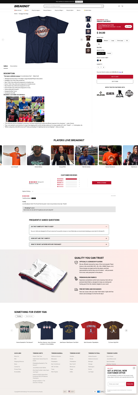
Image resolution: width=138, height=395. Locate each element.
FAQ (15, 359)
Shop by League (36, 10)
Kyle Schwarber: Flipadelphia (91, 342)
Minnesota (72, 366)
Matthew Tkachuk (111, 364)
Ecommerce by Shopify (37, 391)
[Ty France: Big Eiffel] (113, 330)
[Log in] (119, 6)
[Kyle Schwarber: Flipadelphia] (91, 330)
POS (28, 391)
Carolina (72, 356)
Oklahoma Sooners (56, 356)
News (15, 364)
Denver (90, 369)
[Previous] (3, 39)
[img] (25, 196)
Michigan (90, 361)
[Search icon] (102, 6)
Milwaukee (54, 359)
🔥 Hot (26, 10)
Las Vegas (91, 371)
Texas (52, 369)
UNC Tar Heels (54, 366)
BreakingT (25, 391)
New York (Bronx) (55, 364)
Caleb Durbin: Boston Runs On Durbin (40, 359)
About (78, 10)
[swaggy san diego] (42, 40)
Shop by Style (69, 10)
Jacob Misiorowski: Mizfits (39, 367)
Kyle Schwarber (111, 361)
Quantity (99, 64)
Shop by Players (47, 10)
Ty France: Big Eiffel (113, 342)
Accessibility (17, 371)
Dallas (71, 371)
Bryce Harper (110, 356)
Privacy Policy (17, 369)
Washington (91, 366)
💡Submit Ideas (87, 10)
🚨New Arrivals (17, 10)
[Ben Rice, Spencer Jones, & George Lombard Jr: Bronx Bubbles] (47, 330)
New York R (73, 364)
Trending (19, 316)
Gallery (6, 66)
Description (13, 66)
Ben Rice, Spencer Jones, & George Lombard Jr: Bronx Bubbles (47, 343)
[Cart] (122, 6)
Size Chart (99, 47)
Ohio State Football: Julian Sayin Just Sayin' (41, 371)
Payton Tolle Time (37, 356)
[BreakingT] (22, 6)
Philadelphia (54, 361)
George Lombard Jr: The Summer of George (39, 381)
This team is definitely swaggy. (12, 76)
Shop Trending (79, 1)
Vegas (71, 369)
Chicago (90, 364)
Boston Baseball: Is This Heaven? (25, 342)
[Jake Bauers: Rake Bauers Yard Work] (69, 330)
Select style (100, 50)
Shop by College (59, 10)
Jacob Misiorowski (111, 359)
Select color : (102, 57)
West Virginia (54, 371)
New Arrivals (29, 316)
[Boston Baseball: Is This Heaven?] (25, 330)
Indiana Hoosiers (92, 356)
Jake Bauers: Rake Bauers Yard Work (69, 342)
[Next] (81, 39)
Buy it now (115, 81)
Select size (100, 37)
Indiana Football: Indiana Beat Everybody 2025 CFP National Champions (40, 376)
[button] (100, 19)
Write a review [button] (101, 182)
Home (15, 13)
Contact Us (17, 366)
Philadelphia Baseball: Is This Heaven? (40, 364)
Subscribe (130, 384)
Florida (71, 359)
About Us (16, 356)
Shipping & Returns (19, 361)
